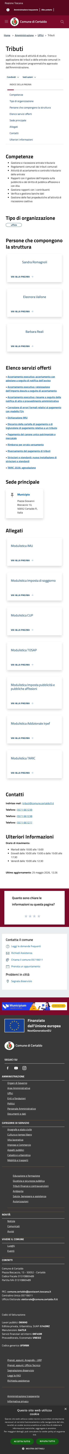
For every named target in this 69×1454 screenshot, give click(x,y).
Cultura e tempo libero (19, 1134)
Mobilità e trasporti (17, 1160)
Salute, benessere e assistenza (29, 1196)
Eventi (10, 1251)
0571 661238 (24, 816)
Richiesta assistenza (18, 1381)
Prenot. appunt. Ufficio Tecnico (23, 1365)
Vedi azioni (28, 77)
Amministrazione (24, 35)
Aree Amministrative (18, 1088)
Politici (11, 1103)
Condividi (11, 77)
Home (7, 35)
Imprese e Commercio (19, 1145)
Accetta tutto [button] (22, 1441)
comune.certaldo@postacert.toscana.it (29, 1291)
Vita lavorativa (15, 1140)
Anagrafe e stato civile (19, 1129)
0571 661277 (24, 822)
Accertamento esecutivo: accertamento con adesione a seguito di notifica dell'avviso (30, 378)
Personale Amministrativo (21, 1109)
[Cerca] (62, 22)
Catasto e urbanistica (18, 1155)
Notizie (11, 1221)
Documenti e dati (16, 1114)
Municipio (23, 494)
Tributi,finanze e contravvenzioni (31, 1186)
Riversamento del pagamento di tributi (29, 451)
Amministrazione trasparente (23, 1396)
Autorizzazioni (20, 1201)
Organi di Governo (17, 1083)
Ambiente (18, 1191)
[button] (34, 1448)
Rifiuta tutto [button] (47, 1441)
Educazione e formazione (26, 1176)
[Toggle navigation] (6, 21)
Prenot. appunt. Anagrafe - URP (24, 1360)
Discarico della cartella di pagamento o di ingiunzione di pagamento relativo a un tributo (31, 426)
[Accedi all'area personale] (8, 10)
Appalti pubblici (15, 1150)
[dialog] (34, 1430)
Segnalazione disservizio (20, 1370)
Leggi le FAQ (14, 1375)
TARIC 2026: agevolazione (22, 468)
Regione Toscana (14, 3)
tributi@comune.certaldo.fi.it (38, 803)
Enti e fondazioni (16, 1098)
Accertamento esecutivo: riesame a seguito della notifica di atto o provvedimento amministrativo (33, 399)
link (34, 1434)
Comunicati (13, 1226)
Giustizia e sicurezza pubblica (29, 1181)
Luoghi (11, 1246)
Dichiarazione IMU (17, 418)
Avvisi (10, 1231)
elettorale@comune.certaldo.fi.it (39, 1299)
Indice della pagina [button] (20, 84)
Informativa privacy (18, 1401)
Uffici (41, 35)
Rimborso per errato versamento (26, 444)
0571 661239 (24, 810)
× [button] (65, 1409)
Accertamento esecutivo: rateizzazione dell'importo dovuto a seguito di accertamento (31, 389)
